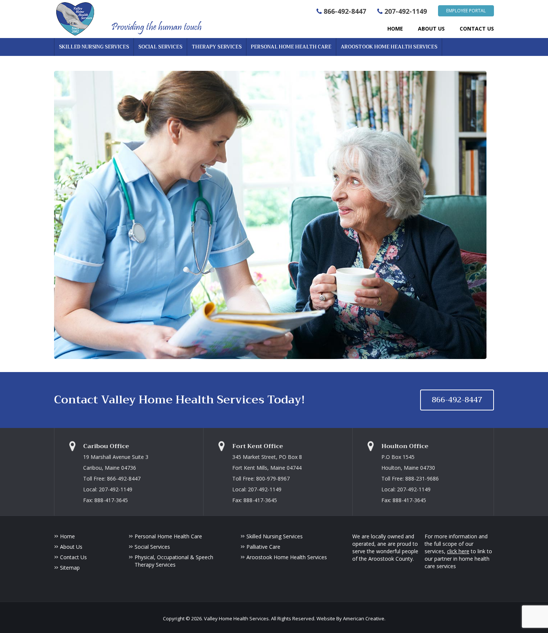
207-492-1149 (405, 11)
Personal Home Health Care (168, 536)
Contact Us (73, 557)
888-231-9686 (422, 478)
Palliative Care (263, 546)
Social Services (152, 546)
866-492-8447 (345, 11)
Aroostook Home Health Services (286, 557)
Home (67, 536)
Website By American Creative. (350, 618)
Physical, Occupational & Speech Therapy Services (174, 561)
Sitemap (70, 567)
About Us (71, 546)
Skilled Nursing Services (274, 536)
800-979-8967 (273, 478)
